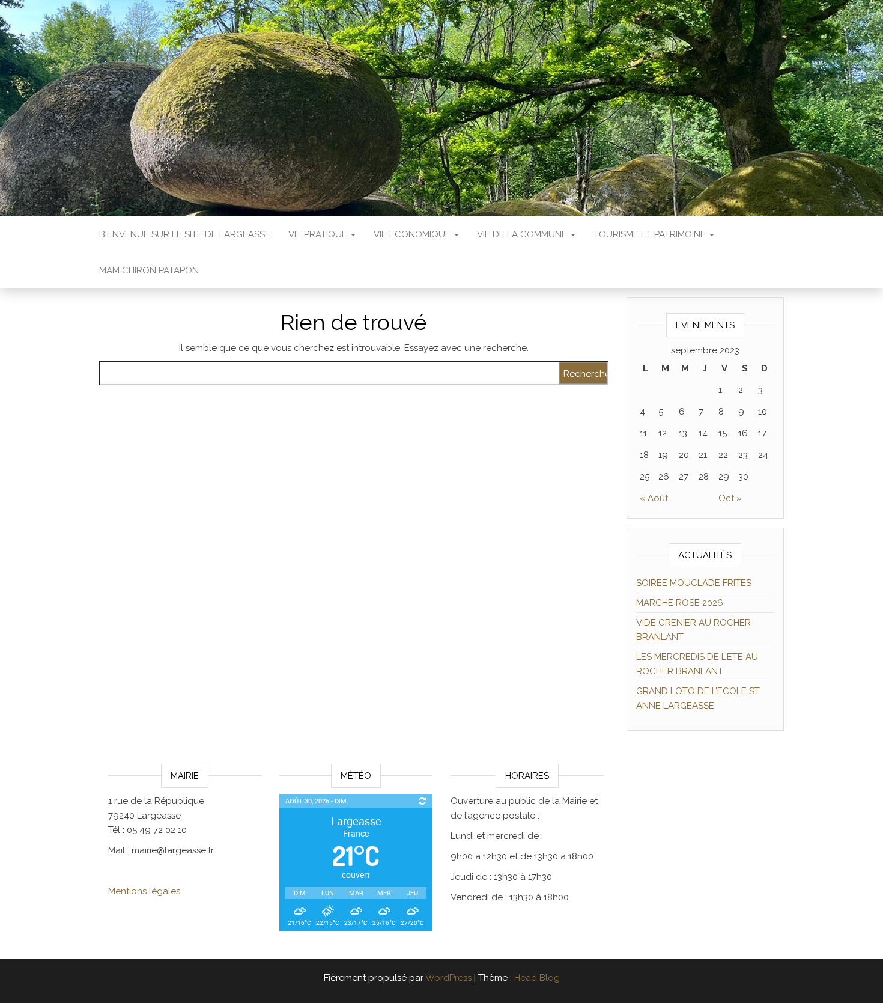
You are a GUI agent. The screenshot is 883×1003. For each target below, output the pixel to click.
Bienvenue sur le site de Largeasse (184, 234)
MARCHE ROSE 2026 (679, 602)
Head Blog (537, 977)
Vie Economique (413, 234)
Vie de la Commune (523, 234)
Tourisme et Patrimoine (650, 234)
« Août (654, 498)
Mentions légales (144, 891)
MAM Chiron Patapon (149, 270)
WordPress (448, 977)
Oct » (730, 498)
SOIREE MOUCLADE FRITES (693, 583)
